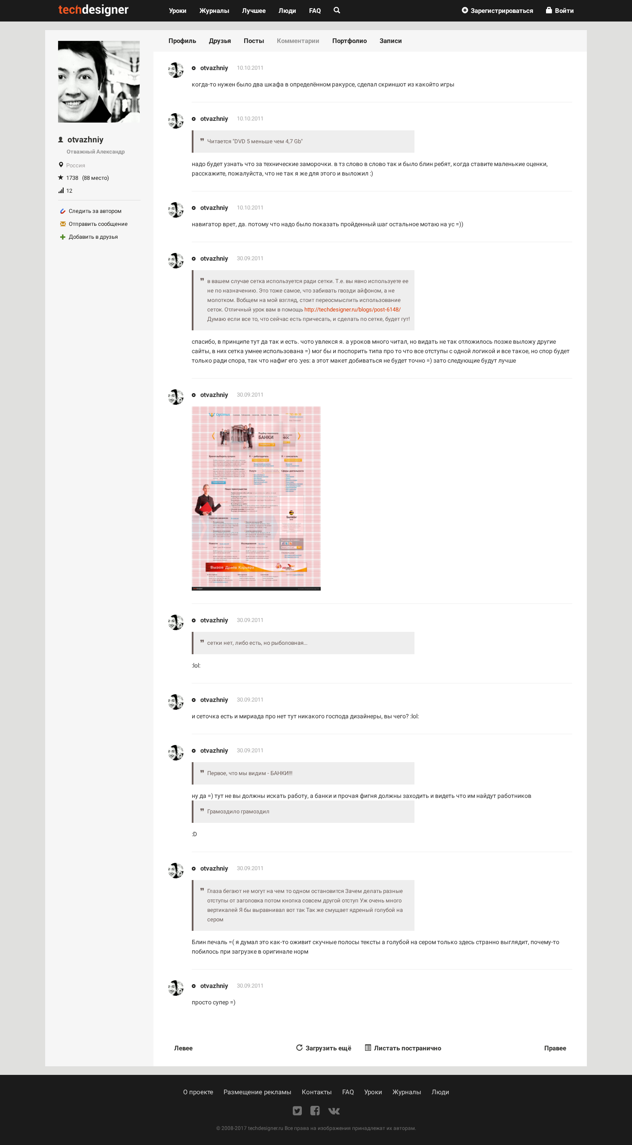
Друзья (220, 41)
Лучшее (254, 11)
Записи (391, 41)
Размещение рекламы (257, 1092)
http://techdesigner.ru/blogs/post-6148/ (352, 309)
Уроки (181, 10)
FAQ (315, 11)
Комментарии (298, 41)
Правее (555, 1048)
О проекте (198, 1092)
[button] (497, 11)
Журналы (407, 1092)
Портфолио (349, 41)
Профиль (182, 41)
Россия (75, 165)
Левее (183, 1048)
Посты (254, 41)
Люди (287, 11)
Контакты (317, 1092)
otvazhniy (214, 68)
